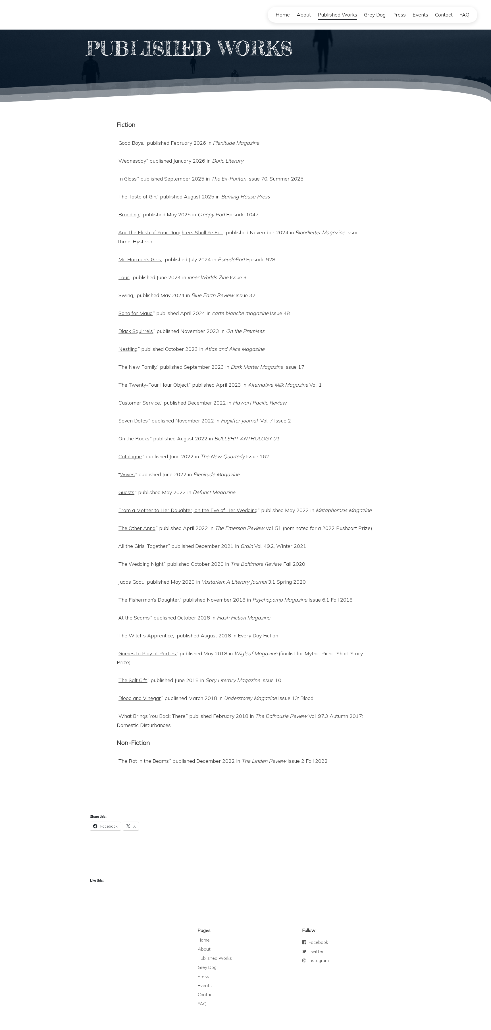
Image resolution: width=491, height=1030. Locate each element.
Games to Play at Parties (147, 653)
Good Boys (130, 143)
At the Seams (134, 617)
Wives (127, 474)
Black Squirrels (135, 331)
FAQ (464, 14)
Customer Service (139, 402)
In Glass (127, 178)
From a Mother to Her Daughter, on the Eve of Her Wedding (187, 510)
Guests (126, 492)
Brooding (128, 214)
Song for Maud (135, 313)
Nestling (128, 349)
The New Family (137, 367)
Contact (444, 14)
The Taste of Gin (137, 196)
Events (420, 14)
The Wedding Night (140, 564)
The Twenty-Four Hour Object (153, 385)
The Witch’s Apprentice (145, 635)
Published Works (337, 14)
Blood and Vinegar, (139, 698)
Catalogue (130, 456)
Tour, (124, 277)
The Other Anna (136, 528)
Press (399, 14)
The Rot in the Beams (143, 761)
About (304, 14)
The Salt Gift (132, 680)
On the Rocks (133, 438)
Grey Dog (375, 14)
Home (283, 14)
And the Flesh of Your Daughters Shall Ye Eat (170, 232)
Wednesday (132, 160)
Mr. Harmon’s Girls (139, 259)
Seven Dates (133, 420)
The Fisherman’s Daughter (148, 599)
